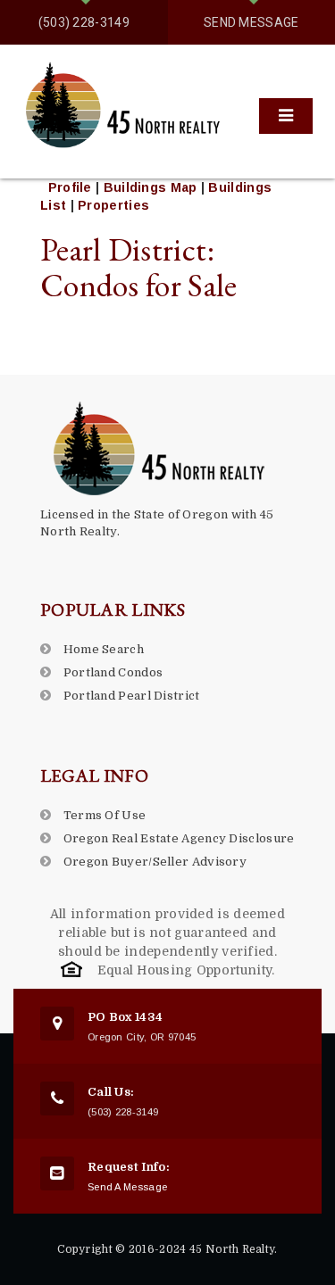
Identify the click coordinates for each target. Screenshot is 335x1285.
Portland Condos (113, 672)
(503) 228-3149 (84, 22)
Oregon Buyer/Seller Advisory (155, 861)
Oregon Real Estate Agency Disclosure (179, 838)
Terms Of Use (105, 815)
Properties (113, 205)
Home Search (103, 649)
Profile (70, 187)
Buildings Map (152, 187)
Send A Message (127, 1186)
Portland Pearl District (131, 695)
